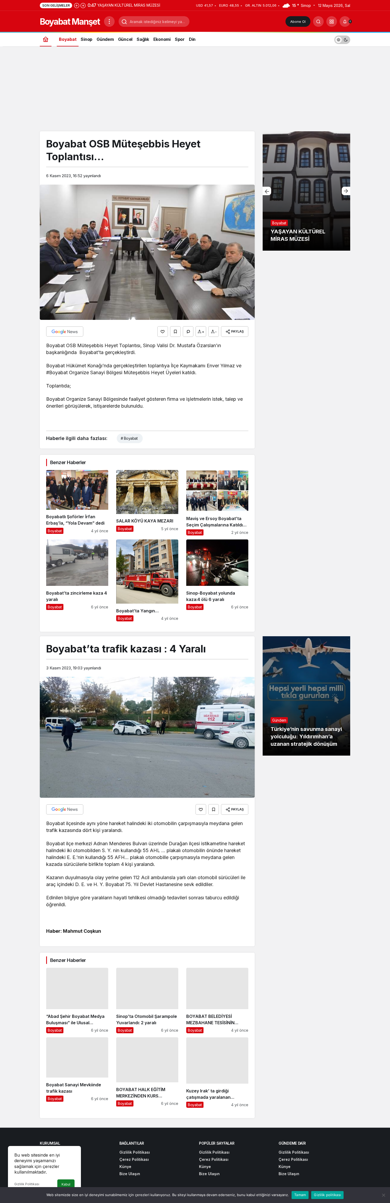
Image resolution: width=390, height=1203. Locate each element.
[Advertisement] (195, 91)
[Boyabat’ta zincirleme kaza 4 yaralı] (77, 580)
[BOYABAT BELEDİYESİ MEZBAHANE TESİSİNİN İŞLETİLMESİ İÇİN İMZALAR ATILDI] (217, 1000)
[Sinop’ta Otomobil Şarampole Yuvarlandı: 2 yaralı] (147, 1000)
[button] (331, 21)
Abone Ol (298, 21)
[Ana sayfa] (45, 39)
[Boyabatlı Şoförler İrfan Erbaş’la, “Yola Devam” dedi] (77, 502)
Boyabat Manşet (70, 21)
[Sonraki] (83, 5)
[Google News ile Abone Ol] (64, 331)
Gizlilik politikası (327, 1195)
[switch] (342, 39)
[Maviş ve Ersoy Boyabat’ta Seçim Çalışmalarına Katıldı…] (217, 502)
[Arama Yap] (318, 21)
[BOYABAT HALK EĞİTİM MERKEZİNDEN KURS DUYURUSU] (147, 1072)
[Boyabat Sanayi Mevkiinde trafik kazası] (77, 1072)
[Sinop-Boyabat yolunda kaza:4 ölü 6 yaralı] (217, 580)
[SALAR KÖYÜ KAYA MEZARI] (147, 502)
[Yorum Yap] (188, 331)
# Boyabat (129, 438)
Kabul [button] (66, 1184)
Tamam (300, 1195)
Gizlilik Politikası (26, 1184)
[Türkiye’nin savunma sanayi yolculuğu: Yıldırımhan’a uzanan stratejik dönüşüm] (306, 696)
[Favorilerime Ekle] (175, 331)
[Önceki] (76, 5)
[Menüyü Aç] (109, 21)
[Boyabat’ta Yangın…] (147, 580)
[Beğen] (162, 331)
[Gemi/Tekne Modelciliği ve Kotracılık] (306, 191)
